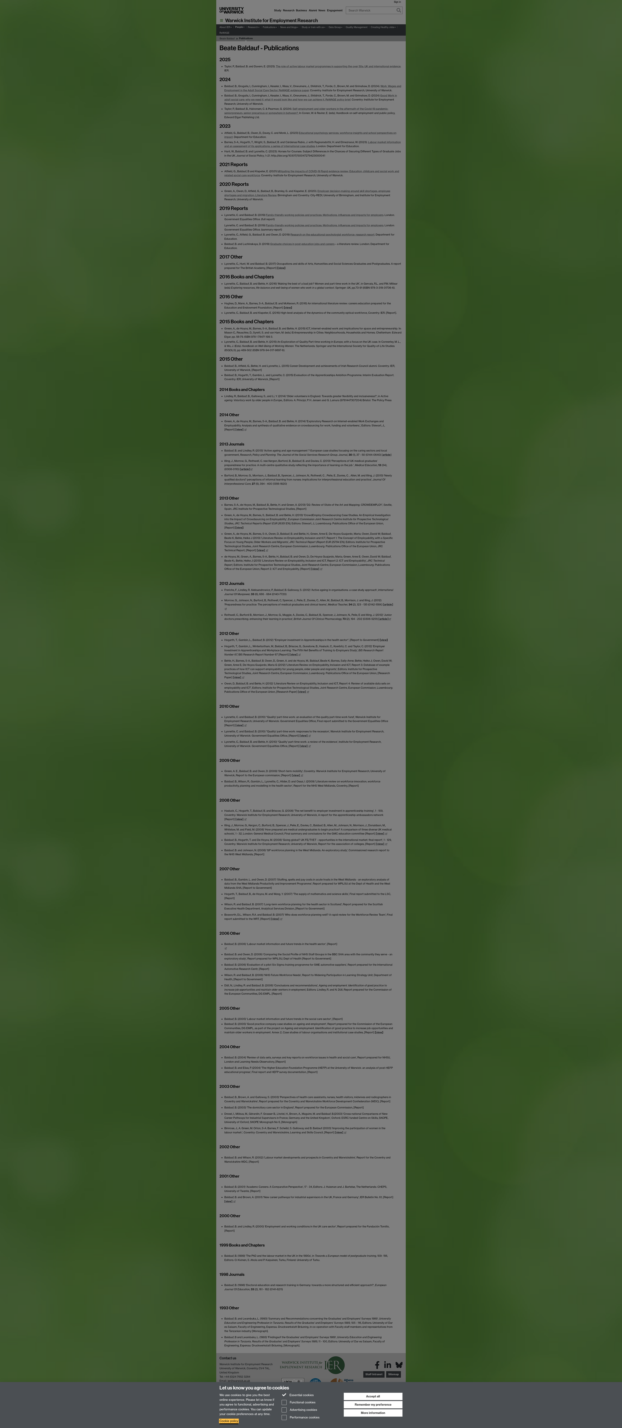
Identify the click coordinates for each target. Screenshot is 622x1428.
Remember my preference (373, 1404)
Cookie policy (228, 1421)
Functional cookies (302, 1402)
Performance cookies (304, 1417)
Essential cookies (301, 1395)
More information (373, 1413)
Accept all (373, 1396)
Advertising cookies (303, 1410)
